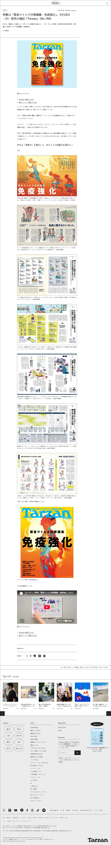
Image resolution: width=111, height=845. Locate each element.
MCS (66, 817)
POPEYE (61, 817)
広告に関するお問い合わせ (86, 810)
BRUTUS (9, 817)
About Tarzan (75, 810)
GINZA (29, 817)
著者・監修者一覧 (54, 810)
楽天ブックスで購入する (27, 102)
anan (4, 817)
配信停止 (61, 761)
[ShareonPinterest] (44, 656)
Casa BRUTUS (15, 817)
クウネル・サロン (54, 817)
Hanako (35, 817)
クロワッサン (23, 817)
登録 (77, 752)
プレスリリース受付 (98, 810)
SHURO (9, 821)
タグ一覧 (62, 810)
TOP (61, 667)
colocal (47, 817)
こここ (4, 821)
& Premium (40, 817)
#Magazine (20, 648)
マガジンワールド (16, 821)
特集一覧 (68, 810)
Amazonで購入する (25, 99)
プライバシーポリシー (26, 821)
